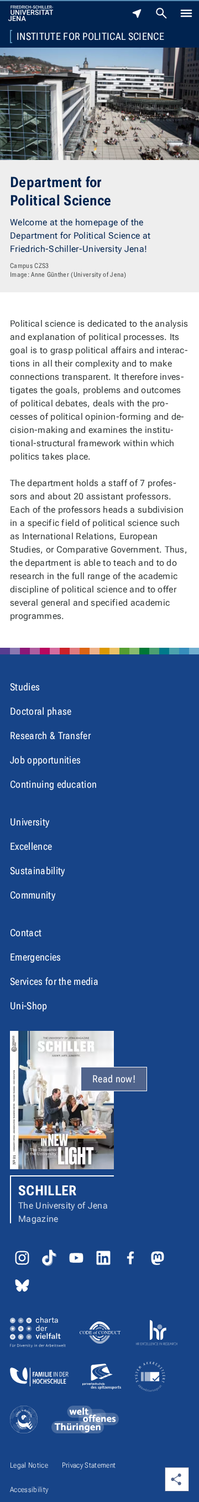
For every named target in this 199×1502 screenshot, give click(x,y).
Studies (25, 687)
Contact (25, 932)
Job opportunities (45, 760)
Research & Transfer (50, 735)
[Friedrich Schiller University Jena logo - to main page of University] (30, 13)
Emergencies (35, 957)
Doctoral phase (40, 711)
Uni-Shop (29, 1005)
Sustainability (37, 870)
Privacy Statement (89, 1465)
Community (32, 895)
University (29, 822)
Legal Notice (29, 1465)
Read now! (113, 1079)
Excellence (31, 846)
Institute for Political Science (90, 36)
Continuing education (53, 784)
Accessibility (29, 1489)
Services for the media (54, 981)
